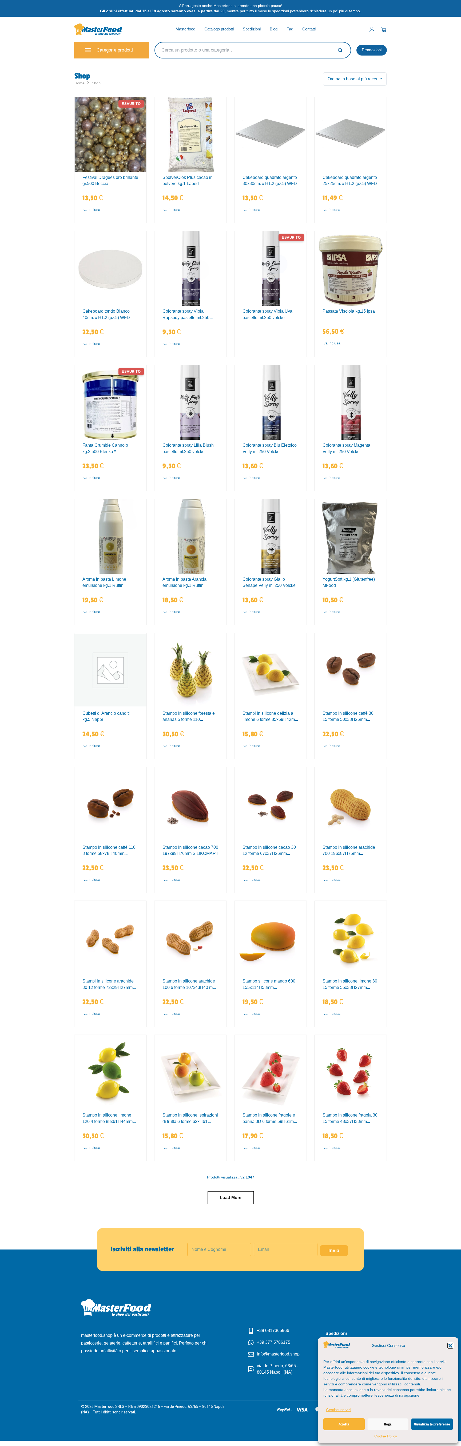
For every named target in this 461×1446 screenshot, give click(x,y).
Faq (290, 29)
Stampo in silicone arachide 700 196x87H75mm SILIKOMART (349, 853)
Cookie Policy (385, 1436)
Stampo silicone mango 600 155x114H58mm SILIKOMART (269, 987)
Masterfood (185, 29)
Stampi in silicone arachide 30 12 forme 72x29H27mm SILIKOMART (108, 987)
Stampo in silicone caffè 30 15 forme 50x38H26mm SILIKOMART (348, 719)
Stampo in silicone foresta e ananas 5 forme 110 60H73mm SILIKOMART (188, 719)
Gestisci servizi (338, 1410)
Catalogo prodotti (219, 29)
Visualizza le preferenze (432, 1424)
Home (79, 83)
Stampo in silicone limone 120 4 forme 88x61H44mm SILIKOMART (107, 1121)
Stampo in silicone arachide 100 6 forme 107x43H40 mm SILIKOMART (189, 987)
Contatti (309, 29)
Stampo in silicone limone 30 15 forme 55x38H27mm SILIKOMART (350, 987)
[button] (450, 1345)
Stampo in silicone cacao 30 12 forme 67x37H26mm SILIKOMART (269, 853)
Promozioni (371, 50)
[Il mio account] (372, 29)
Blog (273, 29)
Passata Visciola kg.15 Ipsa (349, 311)
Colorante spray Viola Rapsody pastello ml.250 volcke (185, 317)
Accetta (344, 1424)
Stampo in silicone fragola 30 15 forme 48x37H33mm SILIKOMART (350, 1121)
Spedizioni (252, 29)
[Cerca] (340, 50)
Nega (388, 1424)
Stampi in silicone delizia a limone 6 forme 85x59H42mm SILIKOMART (270, 719)
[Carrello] (383, 29)
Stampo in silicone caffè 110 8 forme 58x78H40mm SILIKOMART (109, 853)
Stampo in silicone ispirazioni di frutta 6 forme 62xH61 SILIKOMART (190, 1121)
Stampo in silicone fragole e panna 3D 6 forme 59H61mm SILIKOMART (270, 1121)
